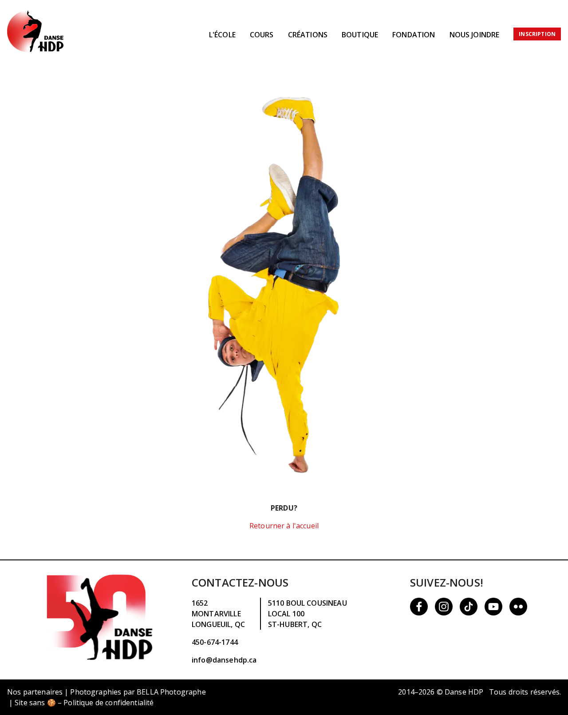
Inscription (537, 34)
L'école (222, 35)
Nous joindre (475, 35)
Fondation (413, 35)
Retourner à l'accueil (284, 526)
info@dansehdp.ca (224, 660)
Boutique (360, 35)
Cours (262, 35)
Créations (307, 35)
